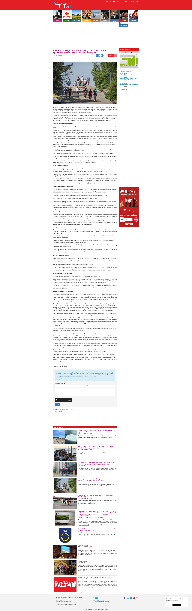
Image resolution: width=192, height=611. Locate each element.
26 (126, 65)
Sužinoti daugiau (174, 600)
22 (134, 63)
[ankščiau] (121, 52)
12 (126, 60)
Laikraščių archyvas (119, 1)
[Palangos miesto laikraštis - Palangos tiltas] (63, 4)
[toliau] (137, 52)
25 (123, 65)
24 (121, 65)
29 (134, 65)
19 (126, 63)
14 (131, 60)
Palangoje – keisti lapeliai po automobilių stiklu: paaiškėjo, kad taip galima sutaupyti (96, 431)
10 (121, 60)
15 (134, 60)
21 (131, 63)
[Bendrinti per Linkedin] (102, 55)
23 (136, 63)
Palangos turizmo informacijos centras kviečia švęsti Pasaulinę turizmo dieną (96, 495)
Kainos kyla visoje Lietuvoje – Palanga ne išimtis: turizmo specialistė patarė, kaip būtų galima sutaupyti (95, 479)
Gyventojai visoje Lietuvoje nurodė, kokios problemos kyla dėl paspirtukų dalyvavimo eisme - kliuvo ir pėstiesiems (96, 463)
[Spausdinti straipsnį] (104, 55)
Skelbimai (95, 598)
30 (136, 65)
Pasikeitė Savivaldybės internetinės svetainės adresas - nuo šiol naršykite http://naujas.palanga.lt (97, 529)
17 (121, 63)
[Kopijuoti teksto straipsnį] (107, 55)
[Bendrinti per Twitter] (99, 55)
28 (131, 65)
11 (123, 60)
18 (123, 63)
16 (136, 60)
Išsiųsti (57, 404)
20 (128, 63)
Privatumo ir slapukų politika (101, 601)
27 (128, 65)
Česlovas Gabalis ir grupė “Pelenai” (128, 74)
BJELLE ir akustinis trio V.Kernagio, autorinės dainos (128, 88)
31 (121, 67)
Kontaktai (109, 1)
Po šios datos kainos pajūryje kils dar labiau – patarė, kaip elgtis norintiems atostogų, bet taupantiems (97, 447)
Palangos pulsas (83, 545)
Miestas (90, 433)
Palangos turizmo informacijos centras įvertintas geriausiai (95, 577)
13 (128, 60)
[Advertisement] (96, 37)
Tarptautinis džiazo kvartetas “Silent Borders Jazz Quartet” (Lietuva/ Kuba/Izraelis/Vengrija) (128, 80)
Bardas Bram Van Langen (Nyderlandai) (129, 84)
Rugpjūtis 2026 (129, 52)
